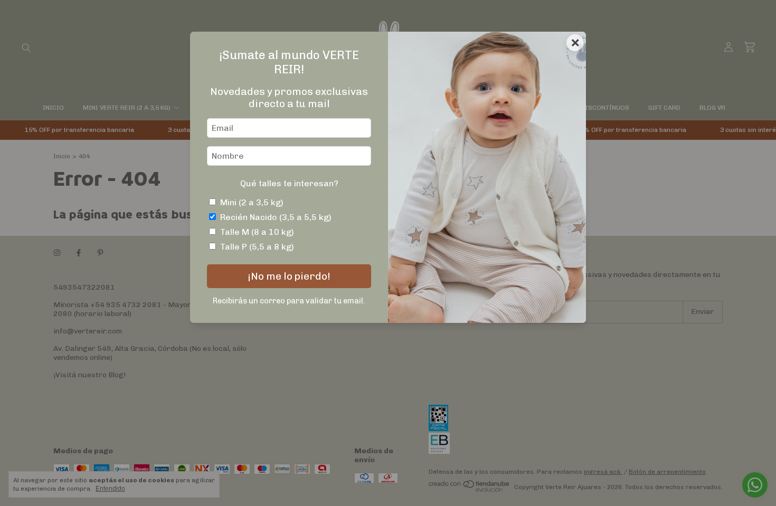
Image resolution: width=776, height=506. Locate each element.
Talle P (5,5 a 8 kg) (257, 247)
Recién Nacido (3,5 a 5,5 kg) (276, 217)
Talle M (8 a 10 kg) (257, 232)
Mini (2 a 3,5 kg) (251, 202)
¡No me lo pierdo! (289, 276)
